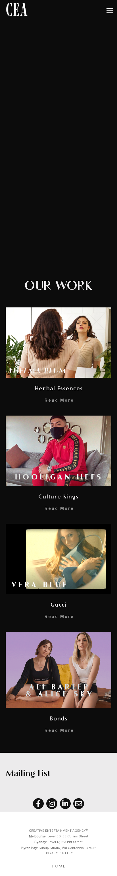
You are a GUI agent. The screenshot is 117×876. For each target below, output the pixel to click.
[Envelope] (78, 803)
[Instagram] (51, 803)
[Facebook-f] (38, 803)
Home (59, 866)
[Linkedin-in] (65, 803)
